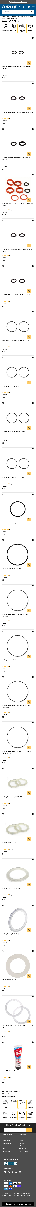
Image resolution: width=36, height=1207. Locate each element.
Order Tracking (7, 1143)
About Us (21, 1138)
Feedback (22, 1143)
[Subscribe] (29, 1130)
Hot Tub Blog (22, 1148)
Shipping (5, 1148)
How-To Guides (23, 1151)
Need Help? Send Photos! (19, 1204)
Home (4, 16)
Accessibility (27, 1193)
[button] (5, 73)
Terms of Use (15, 1193)
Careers (21, 1140)
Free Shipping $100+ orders (19, 2)
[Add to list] (3, 38)
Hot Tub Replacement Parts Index (14, 1094)
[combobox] (18, 12)
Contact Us (6, 1138)
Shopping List (6, 1151)
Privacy (6, 1193)
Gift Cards (22, 1146)
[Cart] (28, 7)
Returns (5, 1146)
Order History (6, 1140)
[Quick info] (33, 37)
